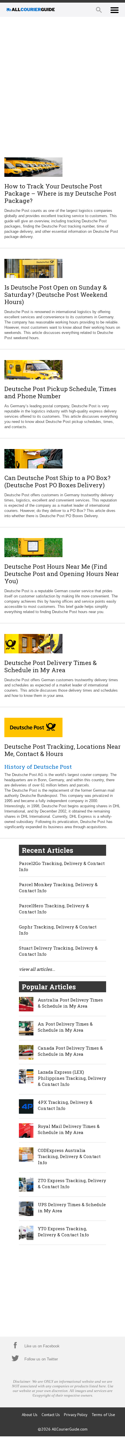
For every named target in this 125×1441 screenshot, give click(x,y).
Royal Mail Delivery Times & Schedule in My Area (69, 1129)
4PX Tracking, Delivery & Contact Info (65, 1105)
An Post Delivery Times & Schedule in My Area (65, 1027)
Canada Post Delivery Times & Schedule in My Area (70, 1051)
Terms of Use (103, 1414)
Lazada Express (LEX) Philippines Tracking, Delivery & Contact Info (72, 1078)
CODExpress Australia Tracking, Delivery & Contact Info (69, 1156)
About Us (30, 1414)
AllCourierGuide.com (70, 1429)
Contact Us (51, 1414)
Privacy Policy (76, 1414)
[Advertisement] (62, 85)
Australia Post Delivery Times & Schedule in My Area (70, 1003)
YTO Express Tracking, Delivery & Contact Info (63, 1232)
